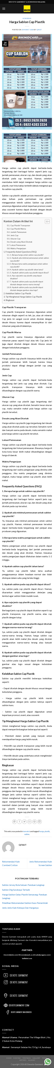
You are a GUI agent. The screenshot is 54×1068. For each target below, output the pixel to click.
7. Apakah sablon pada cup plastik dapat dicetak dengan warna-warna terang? (26, 283)
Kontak (17, 1058)
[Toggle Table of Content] (46, 221)
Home (9, 1058)
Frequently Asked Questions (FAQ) (21, 252)
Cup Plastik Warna (18, 229)
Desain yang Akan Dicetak (21, 242)
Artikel (22, 1060)
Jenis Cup (14, 235)
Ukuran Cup (15, 239)
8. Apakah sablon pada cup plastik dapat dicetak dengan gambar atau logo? (26, 288)
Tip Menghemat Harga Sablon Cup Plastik (24, 297)
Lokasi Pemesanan (18, 245)
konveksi (27, 18)
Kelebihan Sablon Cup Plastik (18, 293)
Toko (44, 1058)
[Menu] (3, 8)
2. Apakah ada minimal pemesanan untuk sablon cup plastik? (29, 259)
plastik (47, 831)
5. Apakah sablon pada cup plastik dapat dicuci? (29, 273)
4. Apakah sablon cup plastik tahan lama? (26, 270)
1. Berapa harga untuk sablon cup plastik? (27, 255)
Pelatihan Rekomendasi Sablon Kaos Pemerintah (25, 903)
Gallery (36, 1058)
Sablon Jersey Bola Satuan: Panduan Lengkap (23, 885)
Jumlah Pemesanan (18, 232)
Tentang (26, 1058)
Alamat (31, 1060)
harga (41, 831)
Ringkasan (10, 300)
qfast (39, 30)
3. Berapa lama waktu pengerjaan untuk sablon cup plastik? (29, 265)
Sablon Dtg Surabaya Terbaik (16, 889)
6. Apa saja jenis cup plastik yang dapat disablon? (26, 277)
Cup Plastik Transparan (20, 225)
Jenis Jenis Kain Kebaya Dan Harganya (20, 907)
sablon (26, 834)
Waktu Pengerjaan (18, 248)
